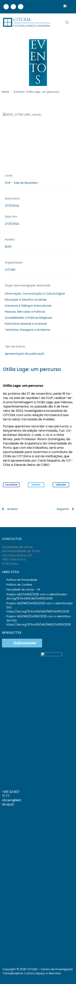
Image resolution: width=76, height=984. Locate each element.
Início (5, 92)
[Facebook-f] (15, 952)
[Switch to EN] (67, 6)
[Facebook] (6, 6)
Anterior (12, 509)
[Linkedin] (13, 6)
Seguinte (63, 509)
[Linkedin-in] (22, 952)
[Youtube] (20, 6)
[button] (11, 484)
